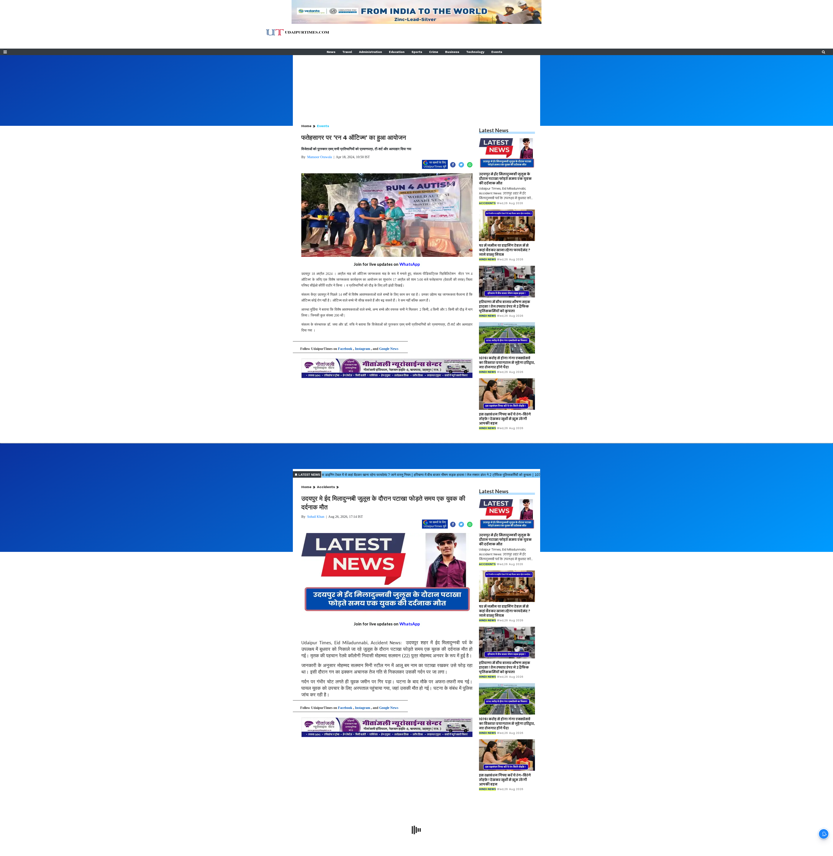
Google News (388, 349)
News (331, 52)
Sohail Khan (315, 516)
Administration (370, 52)
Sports (417, 52)
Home (306, 126)
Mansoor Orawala (319, 157)
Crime (433, 52)
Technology (475, 52)
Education (397, 52)
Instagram (362, 349)
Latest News (493, 130)
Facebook (345, 349)
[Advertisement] (416, 85)
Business (452, 52)
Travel (347, 52)
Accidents (326, 487)
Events (496, 52)
